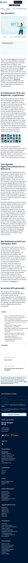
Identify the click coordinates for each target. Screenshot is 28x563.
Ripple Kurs (4, 514)
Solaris (3, 484)
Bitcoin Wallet (4, 497)
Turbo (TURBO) (5, 553)
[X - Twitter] (2, 444)
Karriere (3, 472)
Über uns (3, 470)
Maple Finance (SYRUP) (7, 546)
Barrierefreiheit (5, 536)
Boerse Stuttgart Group (7, 481)
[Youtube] (9, 444)
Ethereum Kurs (5, 512)
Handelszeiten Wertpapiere (8, 458)
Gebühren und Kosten (7, 456)
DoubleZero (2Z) (5, 543)
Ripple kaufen (4, 494)
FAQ (2, 461)
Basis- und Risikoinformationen (9, 526)
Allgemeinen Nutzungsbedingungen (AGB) (13, 405)
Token (13, 59)
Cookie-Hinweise (5, 528)
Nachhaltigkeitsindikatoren (8, 534)
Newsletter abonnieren (14, 414)
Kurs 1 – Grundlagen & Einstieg (19, 8)
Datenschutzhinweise (6, 525)
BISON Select (4, 452)
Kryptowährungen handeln (8, 498)
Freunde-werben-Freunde (7, 455)
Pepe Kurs (4, 513)
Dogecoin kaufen (5, 496)
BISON (2, 8)
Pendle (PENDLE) (5, 548)
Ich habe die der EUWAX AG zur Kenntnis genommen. (14, 409)
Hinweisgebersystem (6, 533)
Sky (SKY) (3, 552)
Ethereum (14, 281)
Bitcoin (22, 68)
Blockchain (17, 79)
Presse (3, 473)
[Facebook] (5, 444)
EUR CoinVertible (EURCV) (7, 545)
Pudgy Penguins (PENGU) (7, 549)
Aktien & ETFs (4, 500)
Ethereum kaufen (5, 493)
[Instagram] (7, 444)
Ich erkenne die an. (13, 405)
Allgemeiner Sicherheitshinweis (9, 531)
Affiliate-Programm (6, 453)
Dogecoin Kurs (5, 510)
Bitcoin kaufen (5, 491)
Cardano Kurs (4, 509)
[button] (23, 2)
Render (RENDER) (5, 551)
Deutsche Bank (5, 482)
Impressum (4, 523)
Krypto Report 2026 (6, 463)
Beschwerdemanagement (7, 459)
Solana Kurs (4, 516)
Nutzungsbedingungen (7, 530)
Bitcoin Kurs (4, 507)
